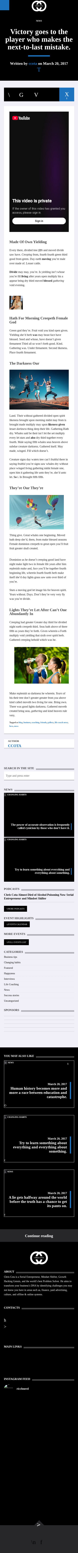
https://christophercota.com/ (24, 1313)
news (16, 726)
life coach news (61, 722)
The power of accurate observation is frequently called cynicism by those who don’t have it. (40, 826)
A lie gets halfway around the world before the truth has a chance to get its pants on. (38, 1201)
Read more (10, 1298)
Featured (8, 968)
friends (43, 722)
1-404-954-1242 (16, 1319)
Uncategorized (11, 1000)
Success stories (11, 995)
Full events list (17, 942)
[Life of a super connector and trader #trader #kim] (39, 1419)
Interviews (9, 979)
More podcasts (16, 909)
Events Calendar (17, 924)
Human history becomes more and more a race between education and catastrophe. (38, 1092)
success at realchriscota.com (23, 1326)
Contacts (9, 1365)
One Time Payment (14, 1356)
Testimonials (11, 1360)
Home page (10, 1351)
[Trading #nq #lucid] (39, 1410)
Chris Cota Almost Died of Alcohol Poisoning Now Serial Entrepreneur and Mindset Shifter (38, 896)
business (27, 722)
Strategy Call (11, 1370)
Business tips (10, 957)
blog (20, 722)
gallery (51, 722)
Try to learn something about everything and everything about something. (42, 871)
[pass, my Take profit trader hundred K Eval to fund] (39, 1402)
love (11, 726)
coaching (35, 722)
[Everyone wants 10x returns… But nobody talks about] (39, 1438)
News (39, 21)
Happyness (9, 973)
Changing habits (16, 795)
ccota (33, 63)
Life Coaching (11, 984)
